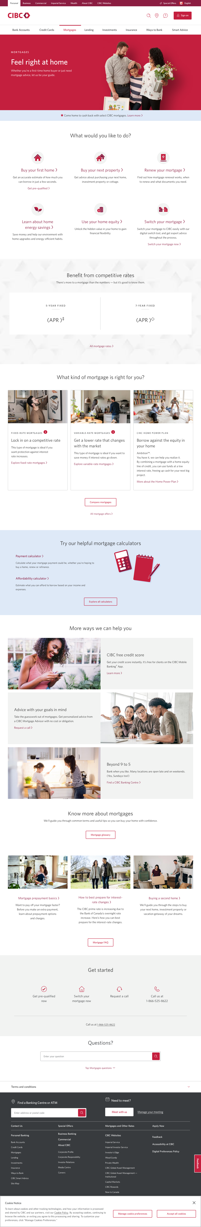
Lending (89, 29)
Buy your (37, 170)
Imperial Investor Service (116, 1147)
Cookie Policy (61, 1212)
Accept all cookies (176, 1213)
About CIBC (87, 3)
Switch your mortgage (163, 221)
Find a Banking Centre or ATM (37, 1102)
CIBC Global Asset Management (120, 1168)
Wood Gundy (111, 1157)
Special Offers (169, 3)
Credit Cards (46, 29)
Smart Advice (180, 29)
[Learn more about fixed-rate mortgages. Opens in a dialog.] (45, 432)
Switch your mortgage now (163, 244)
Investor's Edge (112, 1152)
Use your (100, 221)
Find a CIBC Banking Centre (123, 782)
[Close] (194, 1203)
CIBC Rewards (111, 1187)
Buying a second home (163, 898)
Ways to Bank (154, 29)
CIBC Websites (104, 3)
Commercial (40, 3)
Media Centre (64, 1167)
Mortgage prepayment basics (37, 898)
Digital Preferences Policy (165, 1151)
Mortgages (69, 29)
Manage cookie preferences (132, 1213)
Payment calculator (28, 556)
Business (27, 3)
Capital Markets (112, 1182)
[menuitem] (167, 3)
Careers (61, 1172)
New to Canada (112, 1192)
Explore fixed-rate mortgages (28, 462)
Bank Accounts (21, 29)
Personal (14, 3)
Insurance (131, 29)
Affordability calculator (31, 578)
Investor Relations (66, 1162)
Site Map (15, 1183)
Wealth (74, 3)
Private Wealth (112, 1163)
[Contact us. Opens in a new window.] (165, 15)
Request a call (22, 727)
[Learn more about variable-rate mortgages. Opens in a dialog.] (113, 432)
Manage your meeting (150, 1112)
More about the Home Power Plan (156, 481)
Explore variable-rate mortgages (92, 464)
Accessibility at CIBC (163, 1144)
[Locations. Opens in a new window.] (156, 15)
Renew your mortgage (163, 170)
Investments (109, 29)
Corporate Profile (65, 1152)
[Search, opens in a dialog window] (148, 15)
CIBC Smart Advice (20, 1178)
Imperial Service (58, 3)
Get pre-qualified (38, 188)
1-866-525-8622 (106, 1024)
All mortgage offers (100, 513)
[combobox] (100, 1056)
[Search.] (156, 1056)
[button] (186, 3)
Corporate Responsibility (69, 1157)
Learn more (134, 115)
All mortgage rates (100, 346)
